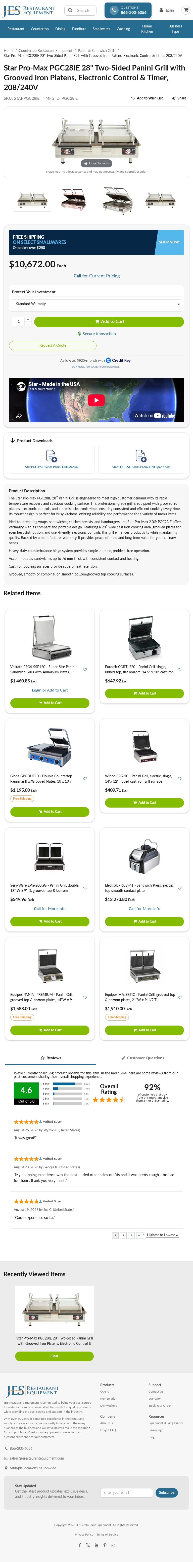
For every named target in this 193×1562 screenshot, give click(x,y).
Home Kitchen (147, 29)
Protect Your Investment (34, 292)
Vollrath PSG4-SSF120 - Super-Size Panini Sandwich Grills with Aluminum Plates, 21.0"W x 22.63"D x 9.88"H (42, 672)
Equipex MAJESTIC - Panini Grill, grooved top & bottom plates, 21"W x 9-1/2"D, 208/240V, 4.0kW (140, 1000)
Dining (60, 29)
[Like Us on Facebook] (79, 1545)
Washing (123, 29)
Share (181, 98)
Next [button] (184, 1324)
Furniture (79, 29)
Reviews (53, 1058)
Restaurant (16, 29)
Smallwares (101, 29)
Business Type (175, 29)
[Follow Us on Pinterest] (105, 1545)
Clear (54, 1356)
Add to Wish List (150, 98)
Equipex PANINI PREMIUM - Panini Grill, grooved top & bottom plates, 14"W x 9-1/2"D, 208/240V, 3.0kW (41, 1000)
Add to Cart (112, 321)
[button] (5, 200)
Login (166, 12)
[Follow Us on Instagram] (113, 1545)
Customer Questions (145, 1058)
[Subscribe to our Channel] (96, 1545)
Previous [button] (9, 1324)
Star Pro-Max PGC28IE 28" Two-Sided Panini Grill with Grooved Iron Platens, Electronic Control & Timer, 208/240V (54, 1344)
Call (77, 276)
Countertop (40, 29)
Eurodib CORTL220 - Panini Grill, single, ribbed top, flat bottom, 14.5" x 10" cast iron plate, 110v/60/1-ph (139, 672)
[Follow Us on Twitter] (88, 1545)
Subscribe (166, 1493)
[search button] (70, 10)
